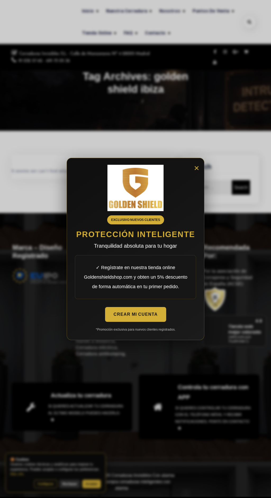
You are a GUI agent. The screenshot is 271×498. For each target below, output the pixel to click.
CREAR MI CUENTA (136, 314)
